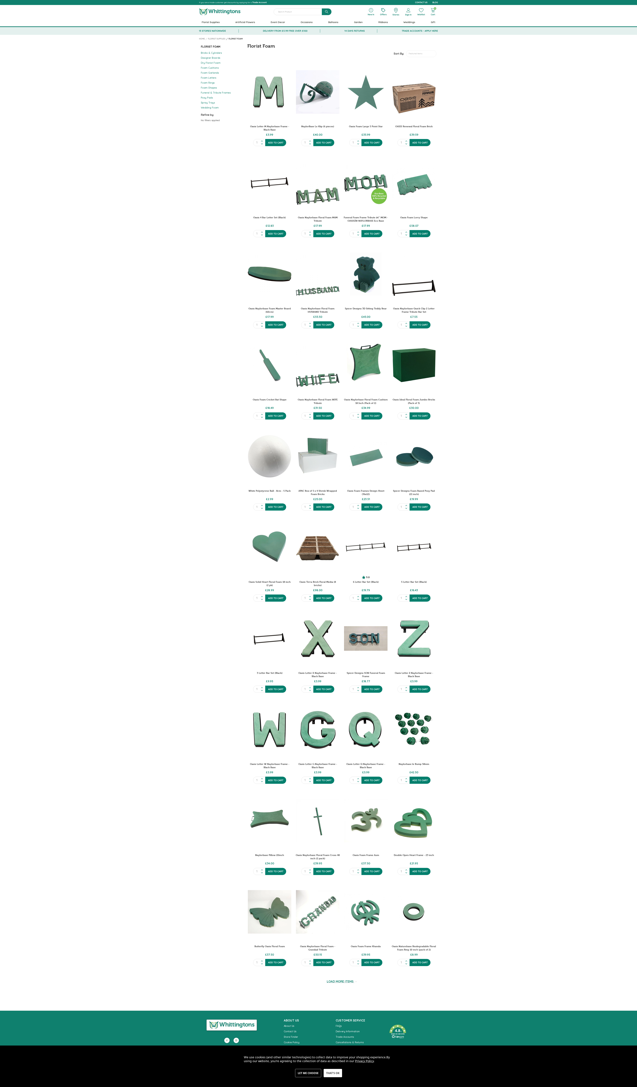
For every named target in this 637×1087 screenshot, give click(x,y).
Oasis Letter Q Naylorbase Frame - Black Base (365, 766)
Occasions (307, 22)
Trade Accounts (345, 1036)
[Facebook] (227, 1040)
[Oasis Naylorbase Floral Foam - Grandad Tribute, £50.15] (317, 912)
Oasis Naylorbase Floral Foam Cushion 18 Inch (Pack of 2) (366, 401)
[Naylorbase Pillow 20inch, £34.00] (269, 820)
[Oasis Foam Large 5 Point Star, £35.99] (366, 92)
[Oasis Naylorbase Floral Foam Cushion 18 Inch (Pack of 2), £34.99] (366, 365)
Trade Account (259, 2)
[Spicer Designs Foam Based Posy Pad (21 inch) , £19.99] (414, 456)
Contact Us (290, 1031)
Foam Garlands (210, 72)
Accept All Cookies (333, 1073)
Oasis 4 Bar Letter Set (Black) (269, 217)
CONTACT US (421, 2)
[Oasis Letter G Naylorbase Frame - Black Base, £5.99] (317, 729)
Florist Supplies (211, 22)
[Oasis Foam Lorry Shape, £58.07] (414, 183)
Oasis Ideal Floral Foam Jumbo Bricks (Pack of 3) (414, 401)
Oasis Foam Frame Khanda (366, 946)
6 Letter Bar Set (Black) (366, 581)
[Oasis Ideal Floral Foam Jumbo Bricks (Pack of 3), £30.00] (414, 365)
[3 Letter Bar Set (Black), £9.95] (269, 638)
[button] (411, 1031)
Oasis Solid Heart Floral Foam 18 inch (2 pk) (270, 583)
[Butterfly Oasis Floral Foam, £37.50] (269, 912)
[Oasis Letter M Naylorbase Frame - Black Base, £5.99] (269, 92)
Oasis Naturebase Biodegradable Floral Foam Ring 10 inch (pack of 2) (414, 948)
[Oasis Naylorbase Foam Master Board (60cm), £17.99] (269, 274)
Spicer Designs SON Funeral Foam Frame (366, 674)
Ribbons (383, 22)
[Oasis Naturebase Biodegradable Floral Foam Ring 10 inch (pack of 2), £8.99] (414, 912)
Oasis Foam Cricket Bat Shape (269, 399)
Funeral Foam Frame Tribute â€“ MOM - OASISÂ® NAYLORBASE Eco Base (366, 219)
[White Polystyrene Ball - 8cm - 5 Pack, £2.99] (269, 456)
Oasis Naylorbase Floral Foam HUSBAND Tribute (317, 310)
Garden (358, 22)
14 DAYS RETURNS (355, 30)
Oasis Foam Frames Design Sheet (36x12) (365, 492)
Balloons (333, 22)
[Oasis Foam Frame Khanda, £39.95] (366, 912)
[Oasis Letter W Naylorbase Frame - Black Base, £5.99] (269, 729)
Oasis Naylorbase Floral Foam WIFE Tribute (318, 401)
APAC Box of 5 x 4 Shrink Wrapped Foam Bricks (317, 492)
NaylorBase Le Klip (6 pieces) (317, 126)
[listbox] (421, 53)
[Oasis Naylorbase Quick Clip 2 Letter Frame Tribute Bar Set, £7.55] (414, 274)
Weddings (409, 22)
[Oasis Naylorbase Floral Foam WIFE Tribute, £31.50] (317, 365)
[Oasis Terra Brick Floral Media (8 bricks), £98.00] (317, 547)
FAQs (339, 1025)
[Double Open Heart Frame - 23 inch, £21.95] (414, 820)
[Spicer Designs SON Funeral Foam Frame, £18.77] (366, 638)
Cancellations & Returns (350, 1042)
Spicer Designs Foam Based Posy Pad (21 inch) (414, 492)
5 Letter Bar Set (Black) (414, 581)
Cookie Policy (292, 1042)
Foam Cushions (210, 67)
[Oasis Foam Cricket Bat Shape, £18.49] (269, 365)
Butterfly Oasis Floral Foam (269, 946)
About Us (289, 1025)
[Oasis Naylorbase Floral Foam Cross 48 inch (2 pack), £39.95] (317, 820)
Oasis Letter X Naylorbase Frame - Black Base (317, 674)
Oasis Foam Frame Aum (366, 855)
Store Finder (291, 1036)
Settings (308, 1073)
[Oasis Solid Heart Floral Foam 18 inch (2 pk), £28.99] (269, 547)
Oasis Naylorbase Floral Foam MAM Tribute (318, 219)
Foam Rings (208, 82)
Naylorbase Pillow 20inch (269, 855)
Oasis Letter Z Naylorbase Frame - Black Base (414, 674)
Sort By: (399, 53)
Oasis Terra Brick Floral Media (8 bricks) (317, 583)
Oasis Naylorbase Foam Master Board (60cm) (269, 310)
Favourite (393, 1021)
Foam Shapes (209, 87)
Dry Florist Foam (211, 62)
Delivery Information (348, 1031)
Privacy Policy (364, 1061)
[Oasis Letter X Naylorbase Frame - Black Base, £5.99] (317, 638)
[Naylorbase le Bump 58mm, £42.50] (414, 729)
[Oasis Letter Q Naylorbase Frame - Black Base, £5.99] (366, 729)
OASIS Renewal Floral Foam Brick (414, 126)
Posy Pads (207, 97)
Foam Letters (208, 77)
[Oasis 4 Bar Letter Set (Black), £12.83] (269, 183)
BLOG (435, 2)
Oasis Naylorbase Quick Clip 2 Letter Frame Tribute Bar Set (414, 310)
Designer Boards (210, 57)
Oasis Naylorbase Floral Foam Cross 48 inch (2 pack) (318, 857)
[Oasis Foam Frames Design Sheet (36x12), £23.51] (366, 456)
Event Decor (278, 22)
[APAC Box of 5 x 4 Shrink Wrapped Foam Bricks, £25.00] (317, 456)
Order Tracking (396, 1043)
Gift (433, 22)
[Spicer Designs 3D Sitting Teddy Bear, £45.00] (366, 274)
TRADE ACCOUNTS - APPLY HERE (420, 30)
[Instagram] (236, 1040)
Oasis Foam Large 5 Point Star (366, 126)
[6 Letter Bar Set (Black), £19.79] (366, 547)
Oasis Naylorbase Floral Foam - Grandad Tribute (317, 948)
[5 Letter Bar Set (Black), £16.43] (414, 547)
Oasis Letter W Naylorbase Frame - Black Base (269, 766)
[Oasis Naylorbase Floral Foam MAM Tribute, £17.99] (317, 183)
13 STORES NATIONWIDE (212, 30)
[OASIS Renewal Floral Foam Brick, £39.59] (414, 92)
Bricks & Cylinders (211, 52)
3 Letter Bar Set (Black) (270, 672)
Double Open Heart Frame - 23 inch (414, 855)
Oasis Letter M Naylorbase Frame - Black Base (269, 128)
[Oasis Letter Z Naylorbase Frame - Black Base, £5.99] (414, 638)
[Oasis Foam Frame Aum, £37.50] (366, 820)
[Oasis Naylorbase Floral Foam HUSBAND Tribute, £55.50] (317, 274)
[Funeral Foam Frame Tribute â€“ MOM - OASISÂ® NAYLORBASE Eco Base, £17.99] (366, 183)
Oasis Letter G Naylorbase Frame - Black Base (317, 766)
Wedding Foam (210, 107)
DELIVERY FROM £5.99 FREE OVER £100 (285, 30)
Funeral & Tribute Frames (216, 92)
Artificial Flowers (245, 22)
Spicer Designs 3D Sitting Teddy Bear (366, 308)
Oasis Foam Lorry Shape (414, 217)
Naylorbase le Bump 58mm (414, 764)
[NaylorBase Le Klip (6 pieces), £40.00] (317, 92)
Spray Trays (208, 102)
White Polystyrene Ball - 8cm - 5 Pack (269, 490)
